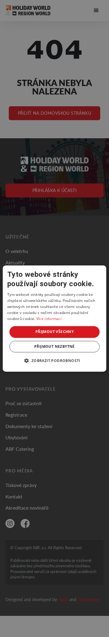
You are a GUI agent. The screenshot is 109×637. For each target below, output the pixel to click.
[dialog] (54, 318)
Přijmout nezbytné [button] (54, 346)
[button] (54, 360)
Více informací (48, 318)
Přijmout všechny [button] (54, 331)
